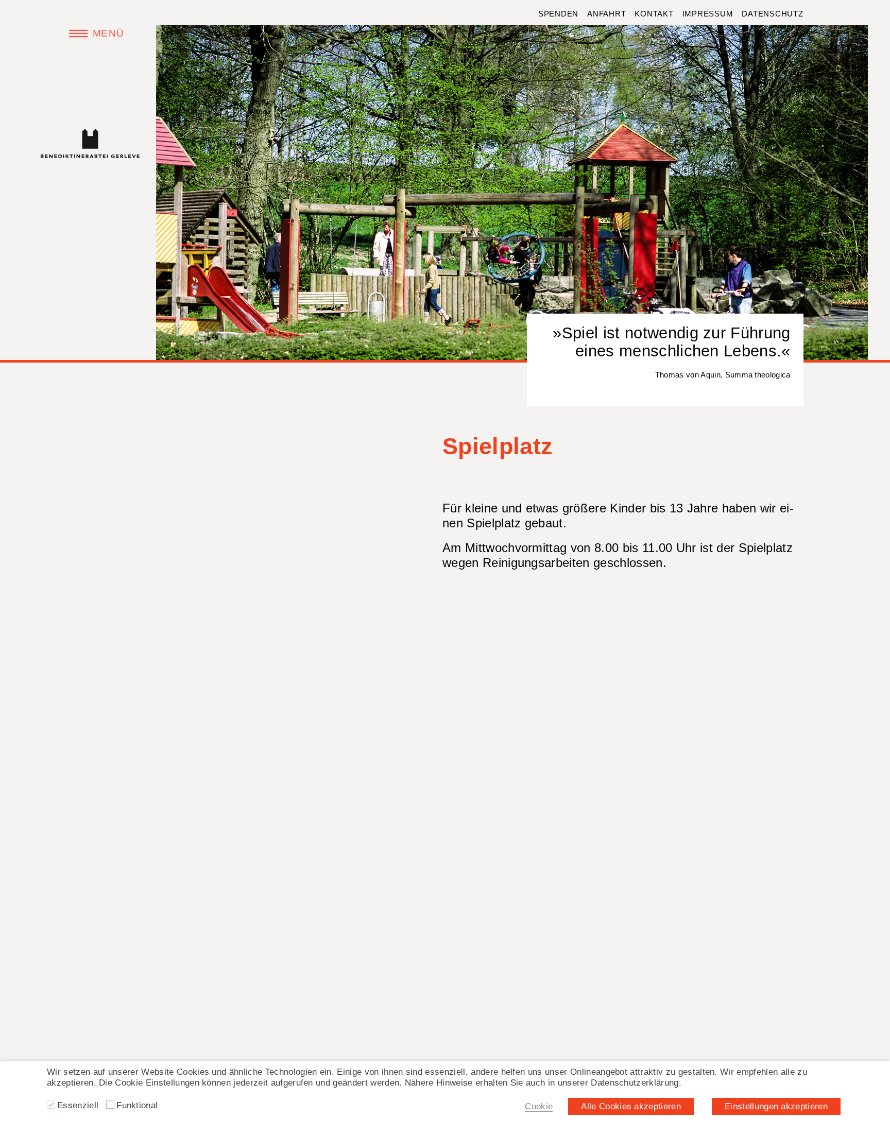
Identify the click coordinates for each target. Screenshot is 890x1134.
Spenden (558, 13)
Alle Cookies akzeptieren (631, 1106)
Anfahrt (606, 13)
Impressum (707, 13)
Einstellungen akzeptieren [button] (776, 1106)
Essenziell (77, 1105)
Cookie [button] (539, 1106)
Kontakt (654, 13)
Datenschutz (772, 13)
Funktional (137, 1105)
